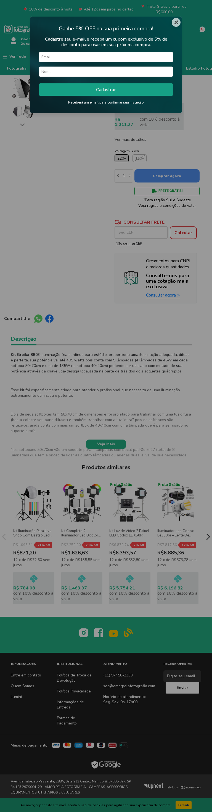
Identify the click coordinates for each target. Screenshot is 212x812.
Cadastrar (106, 89)
